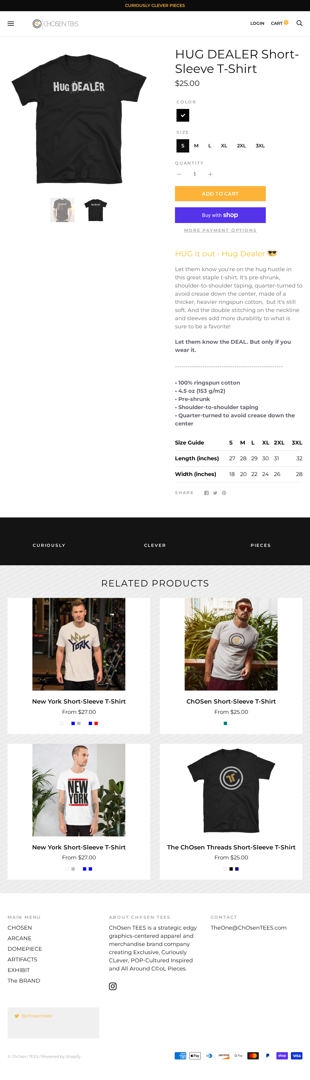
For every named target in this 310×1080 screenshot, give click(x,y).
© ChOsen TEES (23, 1056)
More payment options (220, 230)
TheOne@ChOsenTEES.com (249, 927)
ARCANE (19, 938)
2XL (241, 146)
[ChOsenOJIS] (272, 253)
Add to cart (220, 194)
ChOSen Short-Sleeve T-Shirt (231, 701)
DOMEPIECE (25, 949)
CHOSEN (20, 927)
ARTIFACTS (22, 959)
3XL (260, 146)
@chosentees (36, 1016)
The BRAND (24, 980)
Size (182, 132)
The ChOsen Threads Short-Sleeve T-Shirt (231, 847)
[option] (79, 118)
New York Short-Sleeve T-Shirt (79, 701)
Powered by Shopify (61, 1056)
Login (257, 23)
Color (186, 102)
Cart (279, 23)
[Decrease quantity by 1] (179, 174)
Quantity (189, 163)
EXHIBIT (19, 970)
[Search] (299, 23)
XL (224, 146)
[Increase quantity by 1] (210, 174)
